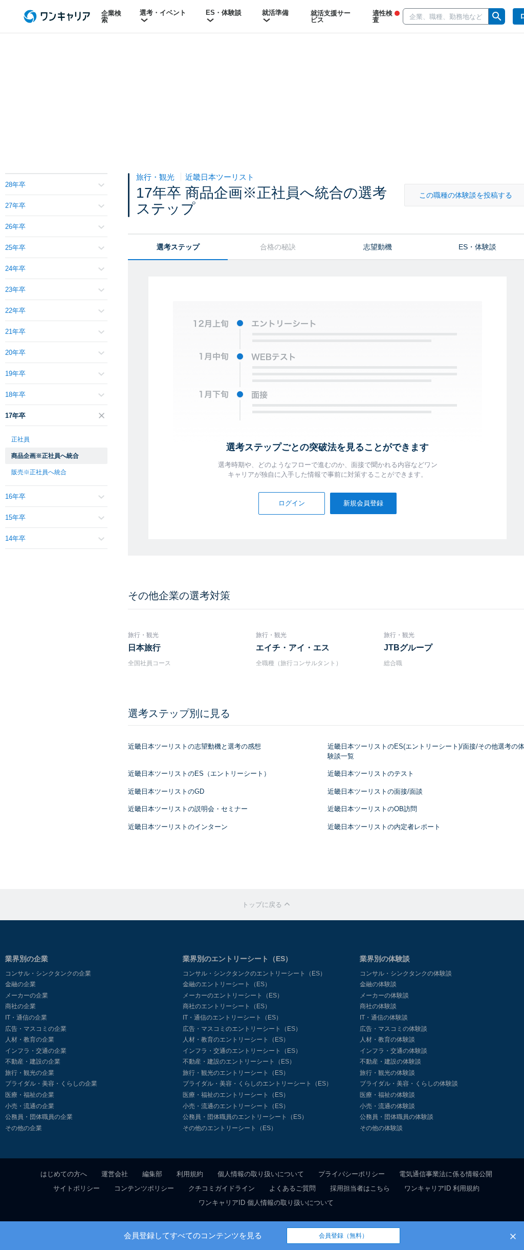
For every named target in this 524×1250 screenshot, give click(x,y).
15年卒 (15, 517)
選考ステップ (178, 247)
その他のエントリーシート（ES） (230, 1128)
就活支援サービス (331, 16)
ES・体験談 (224, 12)
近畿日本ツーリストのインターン (178, 827)
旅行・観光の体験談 (387, 1072)
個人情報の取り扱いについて (260, 1174)
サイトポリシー (76, 1188)
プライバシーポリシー (351, 1174)
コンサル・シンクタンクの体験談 (406, 973)
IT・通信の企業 (26, 1017)
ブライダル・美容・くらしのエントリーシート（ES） (257, 1083)
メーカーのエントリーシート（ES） (233, 995)
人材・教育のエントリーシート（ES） (236, 1039)
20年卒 (15, 352)
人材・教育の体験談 (387, 1039)
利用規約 (190, 1174)
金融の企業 (20, 984)
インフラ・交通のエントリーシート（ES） (242, 1050)
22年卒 (15, 310)
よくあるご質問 (292, 1188)
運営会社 (114, 1174)
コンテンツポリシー (144, 1188)
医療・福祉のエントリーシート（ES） (236, 1094)
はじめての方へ (63, 1174)
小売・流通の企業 (29, 1106)
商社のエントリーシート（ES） (227, 1006)
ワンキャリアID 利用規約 (441, 1188)
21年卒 (15, 331)
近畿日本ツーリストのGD (166, 791)
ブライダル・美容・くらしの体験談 (409, 1083)
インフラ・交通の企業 (36, 1050)
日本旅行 (144, 647)
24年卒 (15, 268)
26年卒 (15, 226)
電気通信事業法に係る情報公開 (445, 1174)
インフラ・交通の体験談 (393, 1050)
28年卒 (15, 184)
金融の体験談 (378, 984)
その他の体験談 (381, 1128)
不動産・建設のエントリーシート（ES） (239, 1061)
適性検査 (382, 16)
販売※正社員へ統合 (39, 472)
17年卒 (15, 415)
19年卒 (15, 373)
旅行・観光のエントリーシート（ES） (236, 1072)
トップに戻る (263, 904)
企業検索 (111, 16)
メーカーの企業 (26, 995)
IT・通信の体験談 (384, 1017)
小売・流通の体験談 (387, 1106)
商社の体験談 (378, 1006)
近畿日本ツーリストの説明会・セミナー (188, 809)
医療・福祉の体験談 (387, 1094)
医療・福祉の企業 (29, 1094)
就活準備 (275, 12)
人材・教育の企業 (29, 1039)
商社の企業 (20, 1006)
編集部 (152, 1174)
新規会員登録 (363, 503)
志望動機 (377, 247)
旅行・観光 (156, 177)
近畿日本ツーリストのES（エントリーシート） (199, 773)
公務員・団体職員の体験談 (396, 1116)
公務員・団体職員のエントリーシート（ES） (245, 1116)
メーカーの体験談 (384, 995)
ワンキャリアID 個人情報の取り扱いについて (266, 1202)
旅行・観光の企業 (29, 1072)
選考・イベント (163, 12)
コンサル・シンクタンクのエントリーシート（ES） (254, 973)
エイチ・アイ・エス (293, 647)
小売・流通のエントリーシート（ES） (236, 1106)
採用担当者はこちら (360, 1188)
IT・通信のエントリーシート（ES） (232, 1017)
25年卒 (15, 247)
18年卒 (15, 394)
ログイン (291, 503)
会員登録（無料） (343, 1235)
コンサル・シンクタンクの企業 (48, 973)
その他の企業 (23, 1128)
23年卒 (15, 289)
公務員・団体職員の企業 (39, 1116)
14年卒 (15, 538)
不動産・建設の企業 (32, 1061)
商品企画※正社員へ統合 (45, 455)
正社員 (20, 439)
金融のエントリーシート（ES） (227, 984)
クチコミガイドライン (221, 1188)
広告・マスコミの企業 (36, 1028)
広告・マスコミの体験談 (393, 1028)
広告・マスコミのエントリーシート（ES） (242, 1028)
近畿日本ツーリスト (219, 177)
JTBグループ (408, 647)
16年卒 (15, 496)
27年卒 (15, 205)
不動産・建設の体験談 (390, 1061)
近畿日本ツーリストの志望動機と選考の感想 (194, 746)
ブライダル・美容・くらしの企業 (51, 1083)
